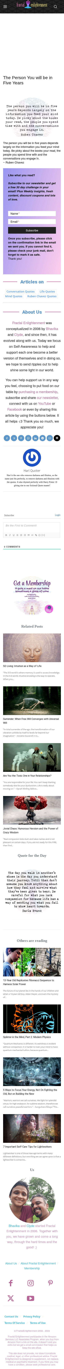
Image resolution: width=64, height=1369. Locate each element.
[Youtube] (30, 1298)
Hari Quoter (32, 470)
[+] (43, 535)
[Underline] (13, 535)
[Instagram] (30, 1283)
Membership (32, 1268)
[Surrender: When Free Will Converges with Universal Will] (32, 700)
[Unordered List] (25, 535)
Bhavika (52, 328)
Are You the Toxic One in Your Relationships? (27, 775)
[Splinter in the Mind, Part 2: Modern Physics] (32, 1018)
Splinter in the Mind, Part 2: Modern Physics (27, 1037)
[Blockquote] (28, 535)
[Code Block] (32, 535)
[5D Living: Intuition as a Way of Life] (32, 647)
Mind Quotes (13, 296)
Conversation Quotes (21, 291)
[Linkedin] (35, 438)
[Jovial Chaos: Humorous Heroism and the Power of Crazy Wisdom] (32, 810)
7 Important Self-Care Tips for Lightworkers (27, 1146)
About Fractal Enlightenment (38, 1263)
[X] (14, 438)
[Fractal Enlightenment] (32, 4)
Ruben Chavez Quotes (42, 296)
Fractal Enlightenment (28, 322)
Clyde (18, 334)
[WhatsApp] (28, 438)
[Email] (50, 438)
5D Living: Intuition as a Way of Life (22, 666)
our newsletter (47, 397)
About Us (11, 1263)
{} (40, 535)
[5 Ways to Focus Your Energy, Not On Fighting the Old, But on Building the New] (32, 1071)
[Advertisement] (32, 40)
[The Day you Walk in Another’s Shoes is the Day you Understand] (32, 891)
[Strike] (17, 535)
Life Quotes (47, 291)
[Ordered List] (21, 535)
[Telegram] (42, 438)
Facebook (14, 409)
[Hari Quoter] (32, 458)
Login (57, 514)
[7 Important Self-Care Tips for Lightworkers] (32, 1128)
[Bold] (6, 535)
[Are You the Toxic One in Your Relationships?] (32, 757)
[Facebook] (7, 438)
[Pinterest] (21, 438)
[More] (57, 438)
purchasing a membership (38, 391)
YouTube (44, 403)
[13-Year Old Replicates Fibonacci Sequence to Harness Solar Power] (32, 962)
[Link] (36, 535)
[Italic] (10, 535)
